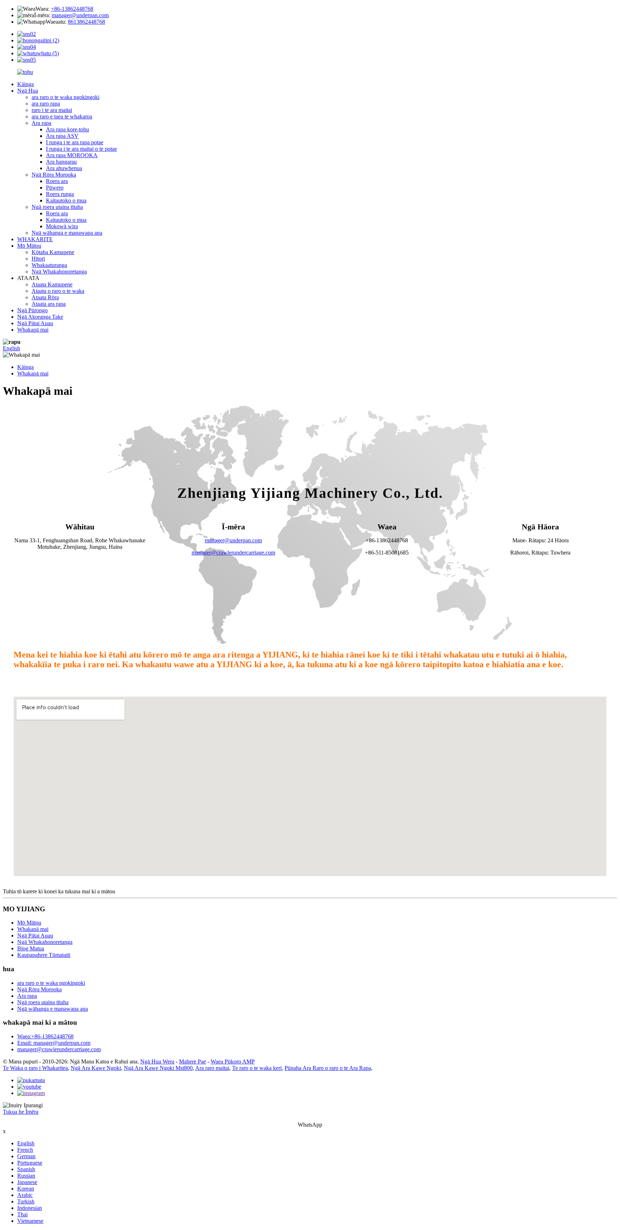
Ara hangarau (61, 162)
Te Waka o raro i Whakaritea (35, 1068)
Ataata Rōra (45, 297)
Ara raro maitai (212, 1068)
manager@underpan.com (80, 15)
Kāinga (25, 84)
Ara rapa (41, 123)
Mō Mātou (29, 246)
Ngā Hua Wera (157, 1061)
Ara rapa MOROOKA (72, 155)
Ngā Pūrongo (32, 310)
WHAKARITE (35, 239)
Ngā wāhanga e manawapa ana (67, 233)
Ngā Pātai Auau (35, 323)
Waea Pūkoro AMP (233, 1061)
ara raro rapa (46, 103)
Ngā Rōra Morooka (54, 175)
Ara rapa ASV (62, 136)
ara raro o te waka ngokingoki (65, 97)
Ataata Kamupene (52, 284)
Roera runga (60, 194)
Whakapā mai (32, 330)
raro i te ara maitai (52, 110)
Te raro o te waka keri (257, 1068)
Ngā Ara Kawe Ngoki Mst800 (158, 1068)
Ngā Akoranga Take (40, 317)
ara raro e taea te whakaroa (62, 116)
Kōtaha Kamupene (53, 252)
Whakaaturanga (49, 265)
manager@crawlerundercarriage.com (233, 552)
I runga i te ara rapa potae (74, 142)
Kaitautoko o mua (66, 200)
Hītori (38, 259)
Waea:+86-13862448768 (45, 1036)
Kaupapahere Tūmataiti (43, 955)
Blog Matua (30, 948)
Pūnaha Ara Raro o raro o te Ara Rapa (328, 1068)
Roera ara (57, 181)
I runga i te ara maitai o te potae (81, 149)
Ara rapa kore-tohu (67, 129)
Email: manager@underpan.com (53, 1043)
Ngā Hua (27, 91)
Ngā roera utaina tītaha (57, 207)
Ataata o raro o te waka (58, 291)
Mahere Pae (192, 1061)
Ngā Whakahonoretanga (59, 271)
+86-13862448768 (72, 9)
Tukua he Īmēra (20, 1112)
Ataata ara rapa (49, 304)
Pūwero (55, 187)
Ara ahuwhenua (64, 168)
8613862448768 (86, 22)
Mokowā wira (62, 226)
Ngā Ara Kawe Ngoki (96, 1068)
